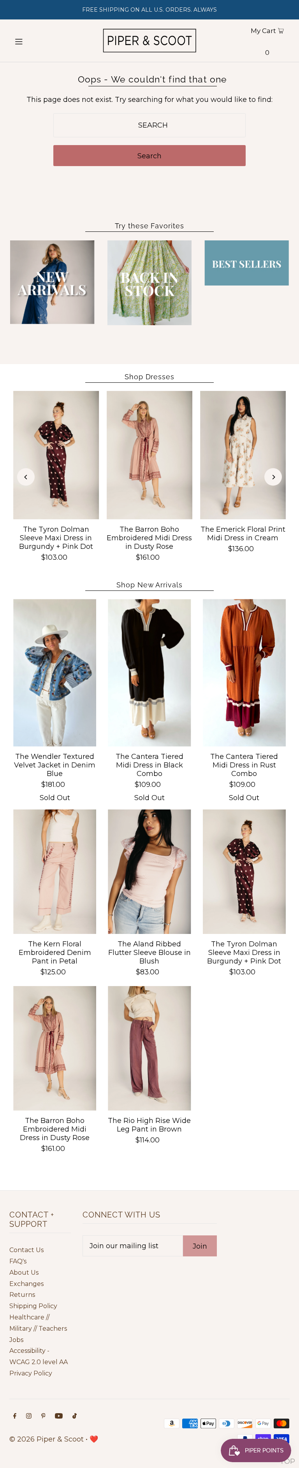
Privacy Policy (30, 1373)
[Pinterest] (43, 1416)
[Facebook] (14, 1416)
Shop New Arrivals (149, 585)
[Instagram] (29, 1416)
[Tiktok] (74, 1416)
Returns (22, 1294)
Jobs (16, 1340)
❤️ (94, 1439)
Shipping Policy (33, 1306)
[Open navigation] (32, 40)
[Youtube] (59, 1416)
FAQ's (17, 1261)
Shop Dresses (149, 377)
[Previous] (26, 477)
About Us (24, 1272)
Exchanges (26, 1284)
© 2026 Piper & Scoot (46, 1439)
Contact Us (26, 1250)
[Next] (273, 477)
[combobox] (149, 125)
